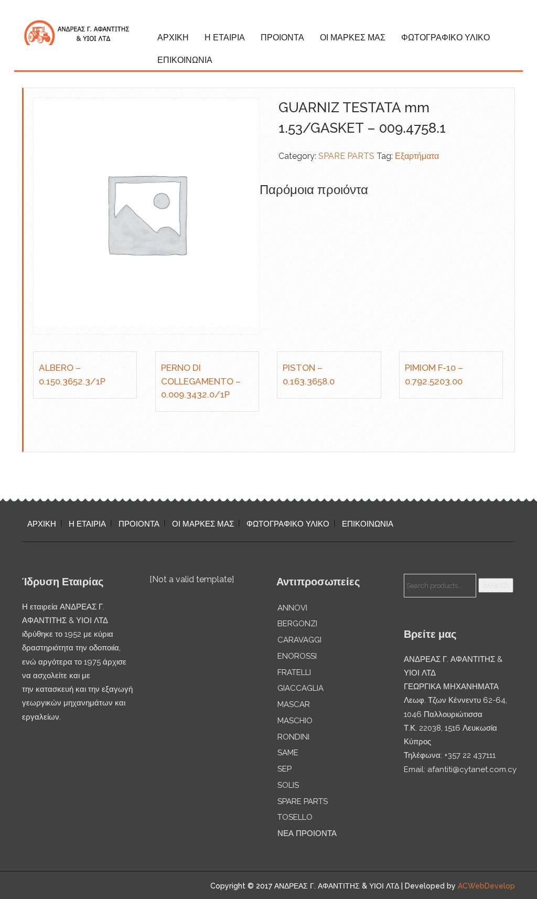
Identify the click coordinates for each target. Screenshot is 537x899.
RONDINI (293, 737)
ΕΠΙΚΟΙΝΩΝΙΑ (184, 60)
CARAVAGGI (299, 640)
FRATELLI (294, 672)
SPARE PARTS (346, 156)
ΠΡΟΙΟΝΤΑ (282, 37)
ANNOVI (292, 608)
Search (495, 585)
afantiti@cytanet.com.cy (472, 769)
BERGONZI (297, 623)
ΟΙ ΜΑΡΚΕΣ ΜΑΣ (352, 37)
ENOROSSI (297, 656)
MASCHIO (295, 720)
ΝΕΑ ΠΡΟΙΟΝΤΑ (307, 833)
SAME (287, 752)
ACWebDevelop (486, 886)
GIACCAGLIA (300, 688)
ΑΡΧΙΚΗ (173, 37)
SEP (284, 769)
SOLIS (288, 785)
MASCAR (293, 704)
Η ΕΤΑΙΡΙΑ (225, 37)
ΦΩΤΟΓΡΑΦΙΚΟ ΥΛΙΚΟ (445, 37)
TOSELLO (295, 817)
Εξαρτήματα (417, 156)
